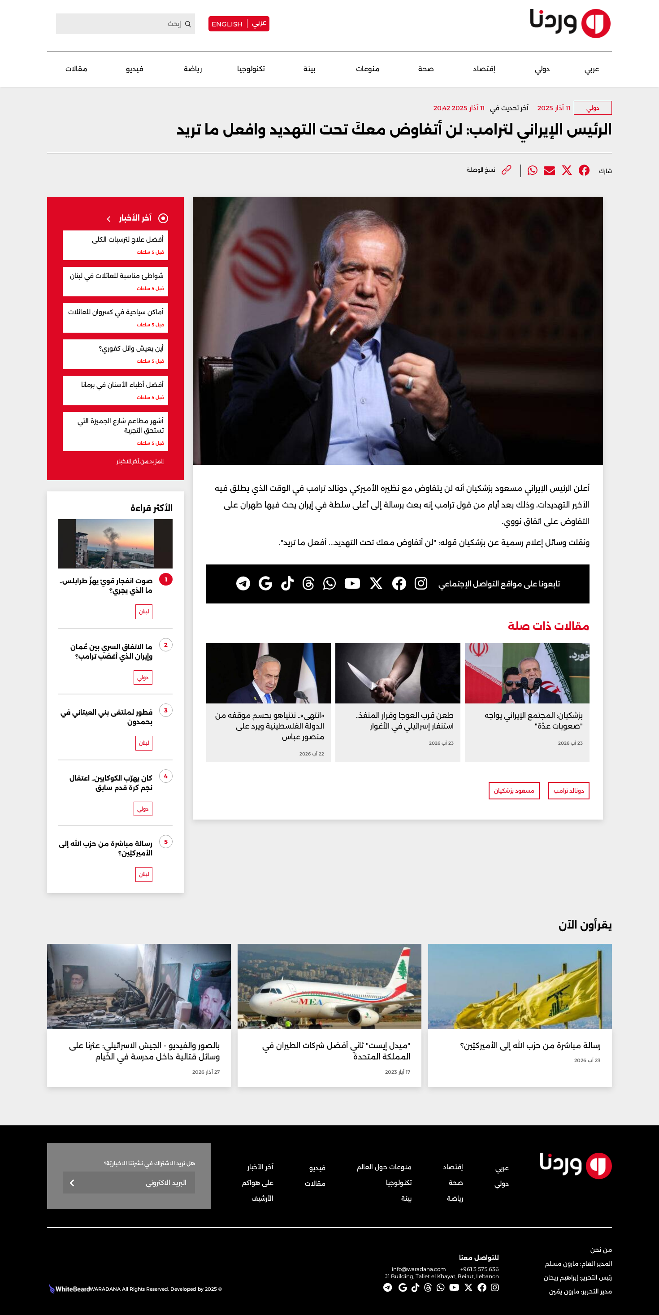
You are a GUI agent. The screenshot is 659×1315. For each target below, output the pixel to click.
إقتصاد (484, 69)
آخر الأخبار (260, 1167)
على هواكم (257, 1183)
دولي (542, 69)
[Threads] (308, 584)
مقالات (76, 69)
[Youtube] (352, 584)
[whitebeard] (68, 1289)
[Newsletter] (72, 1183)
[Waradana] (570, 23)
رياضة (193, 69)
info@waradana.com (419, 1269)
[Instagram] (421, 584)
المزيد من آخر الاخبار (140, 461)
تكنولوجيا (251, 69)
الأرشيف (262, 1198)
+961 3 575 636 (479, 1269)
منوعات (368, 69)
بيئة (309, 69)
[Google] (266, 584)
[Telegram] (243, 584)
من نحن (601, 1249)
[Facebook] (584, 171)
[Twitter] (566, 171)
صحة (426, 69)
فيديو (134, 69)
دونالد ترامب (569, 790)
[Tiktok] (287, 584)
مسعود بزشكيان (514, 790)
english (227, 23)
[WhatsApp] (329, 584)
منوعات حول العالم (384, 1167)
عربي (259, 22)
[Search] (188, 24)
